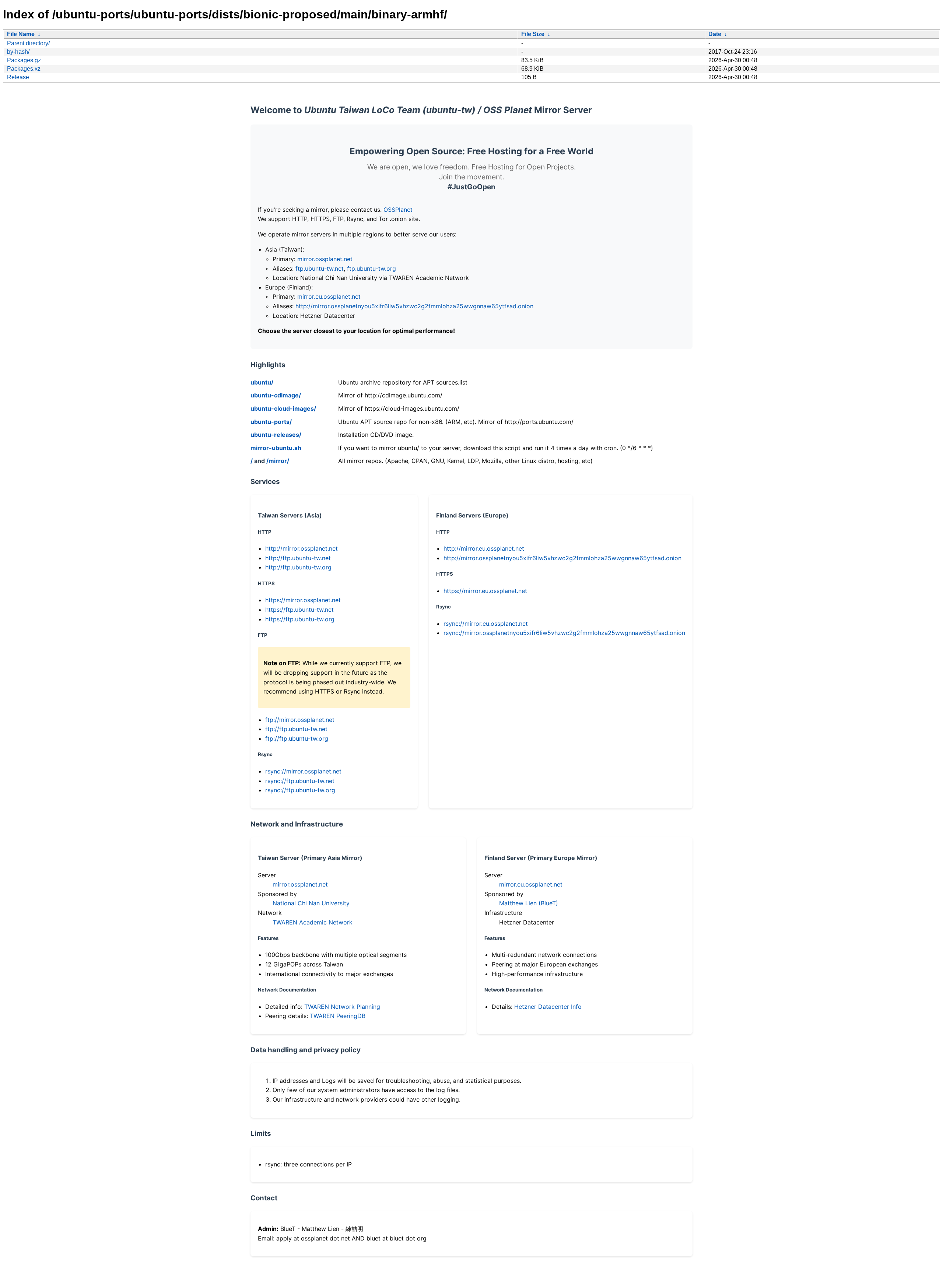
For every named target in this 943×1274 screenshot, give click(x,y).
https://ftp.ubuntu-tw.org (299, 619)
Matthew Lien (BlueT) (528, 903)
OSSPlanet (398, 209)
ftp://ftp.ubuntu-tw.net (296, 729)
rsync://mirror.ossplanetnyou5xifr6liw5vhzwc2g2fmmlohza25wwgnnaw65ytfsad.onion (564, 632)
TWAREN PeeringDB (337, 1015)
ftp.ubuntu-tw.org (371, 268)
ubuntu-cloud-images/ (283, 408)
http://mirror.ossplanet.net (301, 548)
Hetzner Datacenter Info (548, 1006)
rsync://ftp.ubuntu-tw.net (299, 781)
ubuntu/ (261, 382)
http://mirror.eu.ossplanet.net (484, 548)
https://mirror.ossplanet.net (303, 600)
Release (18, 77)
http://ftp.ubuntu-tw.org (298, 567)
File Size (532, 34)
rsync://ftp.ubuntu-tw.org (300, 790)
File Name (21, 34)
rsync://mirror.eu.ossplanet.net (486, 623)
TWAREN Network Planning (342, 1006)
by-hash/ (18, 52)
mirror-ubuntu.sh (275, 448)
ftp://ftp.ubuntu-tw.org (296, 738)
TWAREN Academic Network (313, 922)
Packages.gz (24, 60)
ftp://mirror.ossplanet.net (299, 719)
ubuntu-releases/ (275, 434)
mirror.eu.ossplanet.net (329, 296)
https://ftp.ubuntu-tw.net (299, 609)
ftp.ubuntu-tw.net (319, 268)
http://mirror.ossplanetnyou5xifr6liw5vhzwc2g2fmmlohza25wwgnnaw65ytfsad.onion (414, 306)
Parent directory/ (28, 43)
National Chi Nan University (311, 903)
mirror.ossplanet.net (325, 259)
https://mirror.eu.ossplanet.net (485, 590)
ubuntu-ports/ (271, 421)
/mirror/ (277, 460)
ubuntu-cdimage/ (275, 395)
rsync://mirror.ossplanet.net (303, 771)
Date (714, 34)
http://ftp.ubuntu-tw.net (298, 558)
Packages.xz (24, 69)
